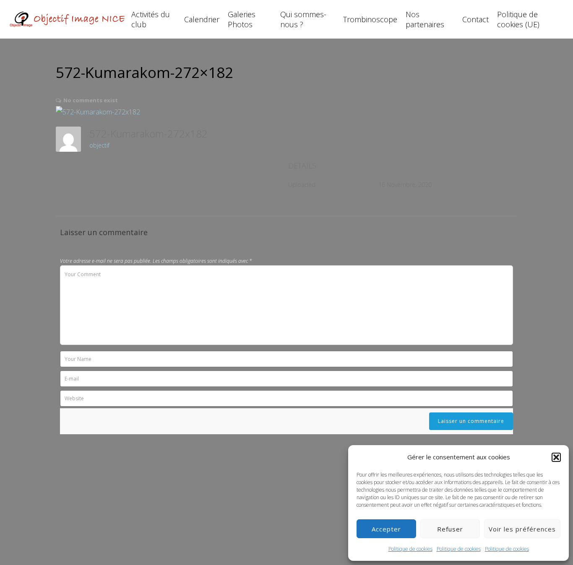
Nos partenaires (425, 19)
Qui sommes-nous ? (303, 19)
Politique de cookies (410, 548)
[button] (556, 457)
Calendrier (201, 19)
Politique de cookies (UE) (518, 19)
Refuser (450, 529)
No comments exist (90, 100)
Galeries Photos (241, 19)
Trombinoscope (370, 19)
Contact (475, 19)
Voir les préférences (522, 529)
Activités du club (150, 19)
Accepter (386, 529)
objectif (99, 145)
